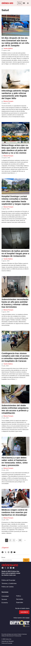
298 (20, 540)
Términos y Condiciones (9, 583)
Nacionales (19, 599)
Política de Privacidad (8, 580)
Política (18, 596)
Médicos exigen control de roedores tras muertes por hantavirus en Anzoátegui (14, 512)
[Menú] (24, 3)
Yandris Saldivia (8, 48)
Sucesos (4, 599)
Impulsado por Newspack (8, 641)
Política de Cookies (8, 587)
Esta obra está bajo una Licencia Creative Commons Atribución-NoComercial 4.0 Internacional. (14, 635)
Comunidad (5, 596)
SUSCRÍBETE (24, 612)
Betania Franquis (8, 101)
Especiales (19, 602)
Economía (5, 602)
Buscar (3, 557)
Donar (19, 3)
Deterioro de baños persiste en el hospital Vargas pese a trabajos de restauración (15, 253)
